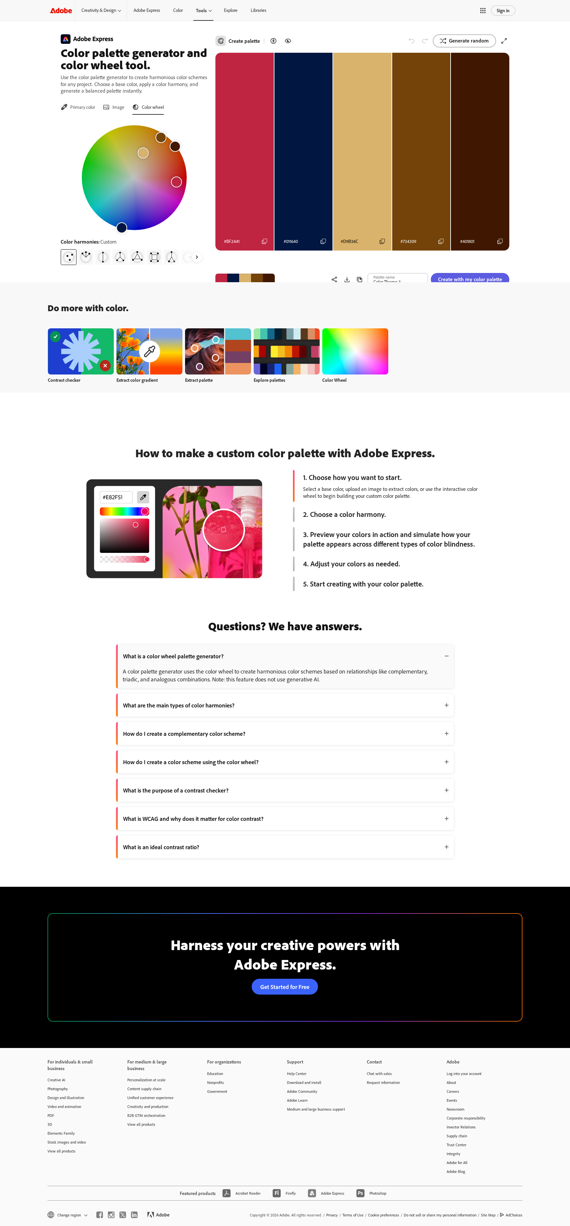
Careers (453, 1091)
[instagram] (111, 1214)
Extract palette (199, 380)
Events (452, 1100)
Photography (58, 1088)
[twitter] (122, 1214)
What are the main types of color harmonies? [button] (179, 705)
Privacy (332, 1214)
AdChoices (514, 1214)
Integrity (453, 1153)
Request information (383, 1082)
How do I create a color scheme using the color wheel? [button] (191, 761)
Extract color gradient (137, 380)
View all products (62, 1151)
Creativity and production (147, 1106)
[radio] (69, 257)
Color (178, 10)
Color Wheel (334, 380)
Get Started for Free (284, 986)
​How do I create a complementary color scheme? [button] (184, 733)
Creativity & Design (98, 10)
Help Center (296, 1073)
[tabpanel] (134, 192)
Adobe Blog (456, 1171)
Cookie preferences (383, 1214)
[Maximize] (504, 41)
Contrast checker (64, 380)
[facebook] (99, 1214)
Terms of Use (353, 1214)
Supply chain (457, 1135)
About (451, 1082)
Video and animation (64, 1106)
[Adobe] (61, 10)
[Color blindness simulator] (288, 41)
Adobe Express (147, 10)
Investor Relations (461, 1126)
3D (50, 1124)
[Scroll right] (197, 257)
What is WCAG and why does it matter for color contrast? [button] (193, 818)
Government (217, 1091)
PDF (51, 1115)
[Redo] (425, 41)
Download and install (304, 1082)
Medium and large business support (316, 1109)
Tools (201, 10)
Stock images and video (67, 1142)
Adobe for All (457, 1162)
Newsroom (455, 1109)
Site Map (488, 1214)
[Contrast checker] (273, 41)
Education (215, 1073)
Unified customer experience (150, 1097)
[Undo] (411, 41)
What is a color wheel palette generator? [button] (173, 656)
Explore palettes (269, 380)
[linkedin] (134, 1214)
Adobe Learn (297, 1100)
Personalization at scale (146, 1079)
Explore (231, 10)
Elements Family (61, 1133)
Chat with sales (379, 1073)
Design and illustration (66, 1097)
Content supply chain (144, 1088)
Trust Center (456, 1144)
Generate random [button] (469, 40)
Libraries (258, 10)
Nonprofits (215, 1082)
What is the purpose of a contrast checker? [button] (176, 790)
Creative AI (56, 1079)
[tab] (78, 107)
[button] (483, 10)
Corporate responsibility (466, 1118)
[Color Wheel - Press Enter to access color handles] (134, 177)
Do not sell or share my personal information (440, 1214)
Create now (81, 351)
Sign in (503, 10)
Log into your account (464, 1073)
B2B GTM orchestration (146, 1115)
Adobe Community (302, 1091)
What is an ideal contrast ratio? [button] (161, 847)
